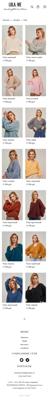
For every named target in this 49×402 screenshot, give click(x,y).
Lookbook (25, 348)
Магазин (24, 337)
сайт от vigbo (24, 395)
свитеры (16, 20)
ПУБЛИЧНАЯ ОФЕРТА (16, 385)
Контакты (25, 345)
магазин (6, 20)
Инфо (24, 341)
